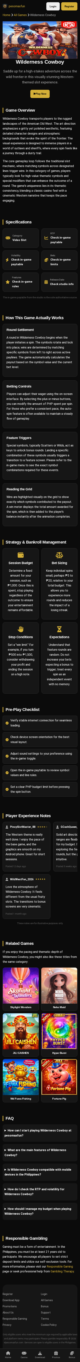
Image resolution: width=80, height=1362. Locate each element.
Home (6, 15)
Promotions (10, 1306)
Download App (11, 1300)
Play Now (41, 93)
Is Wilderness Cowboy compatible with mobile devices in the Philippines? (37, 1172)
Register (69, 6)
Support (46, 1312)
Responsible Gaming (60, 1266)
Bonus (45, 1306)
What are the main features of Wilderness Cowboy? (35, 1152)
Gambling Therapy (62, 1271)
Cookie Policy (49, 1324)
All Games (20, 15)
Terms (45, 1318)
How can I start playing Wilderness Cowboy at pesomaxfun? (37, 1133)
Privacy (7, 1324)
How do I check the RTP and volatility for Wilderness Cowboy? (34, 1191)
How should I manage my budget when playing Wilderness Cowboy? (37, 1211)
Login (53, 6)
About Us (8, 1312)
